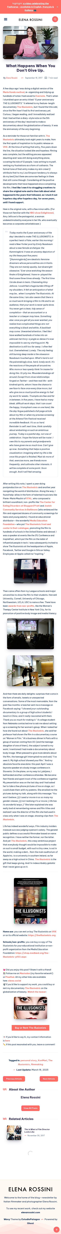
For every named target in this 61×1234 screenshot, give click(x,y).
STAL (29, 498)
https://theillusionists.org (42, 935)
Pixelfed (9, 977)
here (7, 1040)
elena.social (14, 980)
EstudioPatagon (30, 1219)
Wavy (7, 1219)
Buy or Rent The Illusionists (30, 1027)
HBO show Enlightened (41, 213)
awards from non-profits (21, 606)
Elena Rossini (30, 1097)
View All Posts (30, 1108)
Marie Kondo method (13, 92)
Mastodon (25, 973)
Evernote (40, 96)
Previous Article (14, 1079)
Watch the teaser (37, 992)
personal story (29, 1060)
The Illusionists (25, 107)
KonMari (42, 1060)
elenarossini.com (30, 1212)
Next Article (49, 1079)
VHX (5, 147)
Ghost (30, 1223)
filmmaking (37, 1064)
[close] (57, 7)
